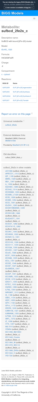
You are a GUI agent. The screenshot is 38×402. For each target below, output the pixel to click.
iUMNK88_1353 (12, 313)
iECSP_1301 (11, 273)
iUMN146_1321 (12, 310)
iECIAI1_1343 (11, 231)
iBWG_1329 (10, 178)
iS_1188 (9, 295)
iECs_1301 (10, 260)
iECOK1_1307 (11, 250)
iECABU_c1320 (12, 194)
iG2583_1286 (11, 287)
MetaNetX (16, 145)
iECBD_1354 (11, 200)
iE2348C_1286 (12, 186)
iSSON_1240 (11, 308)
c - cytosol (5, 74)
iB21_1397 (10, 181)
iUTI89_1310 (11, 316)
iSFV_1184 (10, 302)
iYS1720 (9, 355)
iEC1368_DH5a (12, 350)
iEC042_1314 (11, 189)
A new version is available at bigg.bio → (19, 7)
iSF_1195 (9, 176)
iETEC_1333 (11, 284)
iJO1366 (9, 171)
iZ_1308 (9, 321)
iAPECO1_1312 (12, 173)
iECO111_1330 (12, 244)
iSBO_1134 (10, 297)
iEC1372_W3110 (12, 345)
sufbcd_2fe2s (11, 124)
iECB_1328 (10, 197)
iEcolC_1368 (11, 252)
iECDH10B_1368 (12, 213)
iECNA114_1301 (12, 237)
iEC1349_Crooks (12, 337)
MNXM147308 (10, 140)
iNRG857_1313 (12, 292)
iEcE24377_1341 (12, 218)
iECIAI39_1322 (12, 234)
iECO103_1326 (12, 242)
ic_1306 (9, 184)
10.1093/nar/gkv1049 (10, 385)
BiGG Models (12, 12)
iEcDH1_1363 (11, 205)
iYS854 (8, 329)
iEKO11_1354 (11, 281)
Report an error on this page (16, 113)
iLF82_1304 (10, 289)
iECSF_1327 (11, 265)
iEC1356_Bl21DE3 (13, 331)
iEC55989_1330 (12, 192)
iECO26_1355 (11, 247)
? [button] (31, 113)
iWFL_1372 (10, 318)
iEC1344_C (10, 353)
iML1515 (9, 326)
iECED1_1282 (11, 223)
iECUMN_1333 (12, 276)
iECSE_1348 (11, 263)
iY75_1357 (10, 323)
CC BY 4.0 (24, 145)
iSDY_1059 (10, 300)
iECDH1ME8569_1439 (15, 207)
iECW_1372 (10, 279)
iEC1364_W (10, 342)
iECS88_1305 (11, 258)
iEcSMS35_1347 (12, 268)
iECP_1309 (10, 255)
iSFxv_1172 (10, 305)
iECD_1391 (10, 202)
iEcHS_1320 (6, 49)
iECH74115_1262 (12, 226)
